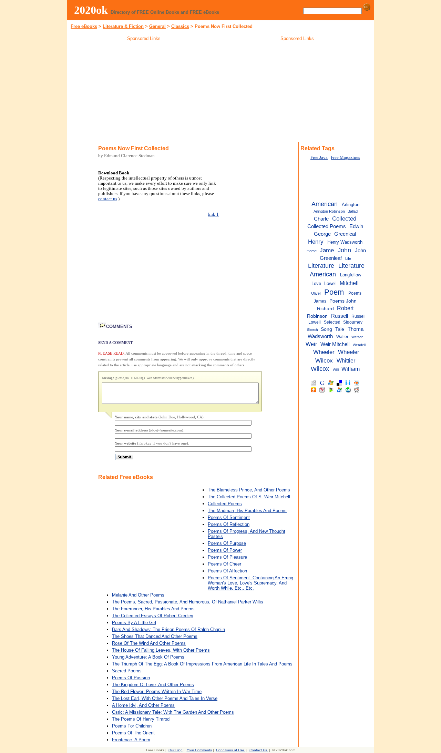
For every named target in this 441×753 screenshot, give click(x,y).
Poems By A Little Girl (134, 622)
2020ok (91, 10)
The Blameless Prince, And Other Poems (249, 489)
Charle (321, 219)
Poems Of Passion (131, 677)
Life (348, 258)
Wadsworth (320, 336)
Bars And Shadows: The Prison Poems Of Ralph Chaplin (168, 629)
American (324, 204)
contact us (107, 198)
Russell (339, 316)
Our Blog (175, 750)
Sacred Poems (127, 670)
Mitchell (349, 283)
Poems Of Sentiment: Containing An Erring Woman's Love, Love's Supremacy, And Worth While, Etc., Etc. (250, 583)
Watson (357, 337)
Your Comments (199, 750)
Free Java (319, 157)
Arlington (350, 204)
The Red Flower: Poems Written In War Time (157, 691)
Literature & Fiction (123, 26)
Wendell (359, 345)
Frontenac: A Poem (131, 739)
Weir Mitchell (334, 344)
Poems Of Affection (227, 570)
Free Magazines (345, 157)
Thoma (355, 329)
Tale (339, 329)
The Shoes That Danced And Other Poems (154, 636)
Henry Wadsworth (344, 242)
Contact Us (258, 750)
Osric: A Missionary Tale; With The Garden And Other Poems (173, 712)
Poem (334, 292)
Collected (344, 218)
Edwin (356, 226)
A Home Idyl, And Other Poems (143, 705)
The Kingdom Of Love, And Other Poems (153, 684)
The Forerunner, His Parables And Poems (153, 608)
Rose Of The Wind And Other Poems (149, 643)
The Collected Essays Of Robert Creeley (152, 615)
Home (312, 251)
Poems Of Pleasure (227, 557)
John (344, 250)
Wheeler (324, 351)
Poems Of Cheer (224, 564)
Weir (311, 344)
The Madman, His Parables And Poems (247, 510)
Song (326, 329)
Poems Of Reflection (228, 524)
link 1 (213, 214)
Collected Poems (225, 503)
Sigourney (352, 322)
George (322, 234)
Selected (332, 322)
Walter (342, 336)
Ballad (353, 211)
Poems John (343, 301)
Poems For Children (132, 726)
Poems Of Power (225, 550)
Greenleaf (345, 234)
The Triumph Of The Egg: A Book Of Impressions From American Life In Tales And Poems (202, 663)
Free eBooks (84, 26)
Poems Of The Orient (133, 732)
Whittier (346, 360)
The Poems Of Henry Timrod (141, 719)
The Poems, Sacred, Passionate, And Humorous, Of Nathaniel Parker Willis (187, 601)
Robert (345, 308)
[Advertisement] (144, 92)
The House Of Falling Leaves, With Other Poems (161, 650)
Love (316, 283)
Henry (316, 241)
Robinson (317, 316)
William (350, 369)
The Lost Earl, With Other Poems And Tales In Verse (164, 698)
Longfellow (350, 274)
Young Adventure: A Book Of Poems (148, 657)
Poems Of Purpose (227, 543)
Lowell (330, 283)
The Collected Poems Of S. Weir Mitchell (249, 496)
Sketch (312, 330)
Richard (325, 308)
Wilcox (320, 368)
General (157, 26)
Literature (321, 265)
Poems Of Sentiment (229, 517)
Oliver (316, 293)
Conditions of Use (230, 750)
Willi (336, 370)
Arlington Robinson (329, 211)
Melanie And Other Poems (138, 595)
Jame (327, 250)
